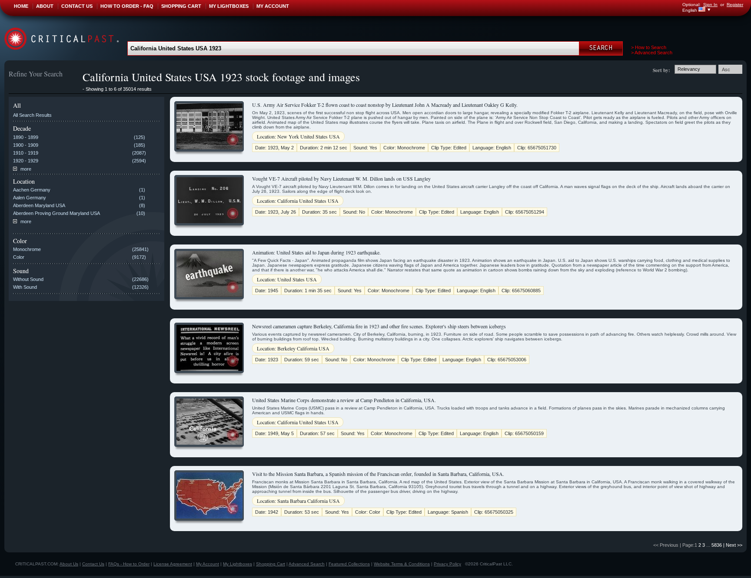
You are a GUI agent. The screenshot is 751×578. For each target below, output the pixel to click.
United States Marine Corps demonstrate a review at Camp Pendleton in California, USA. (344, 399)
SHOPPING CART (181, 6)
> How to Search (648, 47)
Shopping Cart (270, 563)
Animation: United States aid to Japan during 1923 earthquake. (316, 252)
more (25, 169)
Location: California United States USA (298, 200)
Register (735, 4)
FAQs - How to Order (129, 563)
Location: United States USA (287, 279)
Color (20, 241)
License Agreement (172, 563)
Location (24, 181)
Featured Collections (349, 563)
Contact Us (93, 563)
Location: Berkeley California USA (293, 348)
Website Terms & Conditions (402, 563)
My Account (207, 563)
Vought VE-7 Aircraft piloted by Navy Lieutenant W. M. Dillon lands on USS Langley (341, 178)
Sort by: (661, 70)
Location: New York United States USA (298, 136)
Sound (21, 271)
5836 (716, 545)
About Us (69, 563)
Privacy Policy (447, 563)
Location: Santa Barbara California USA (298, 500)
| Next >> (732, 545)
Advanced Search (307, 563)
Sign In (710, 4)
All (17, 105)
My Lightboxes (237, 563)
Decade (22, 128)
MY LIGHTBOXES (229, 6)
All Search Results (32, 115)
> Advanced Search (651, 52)
